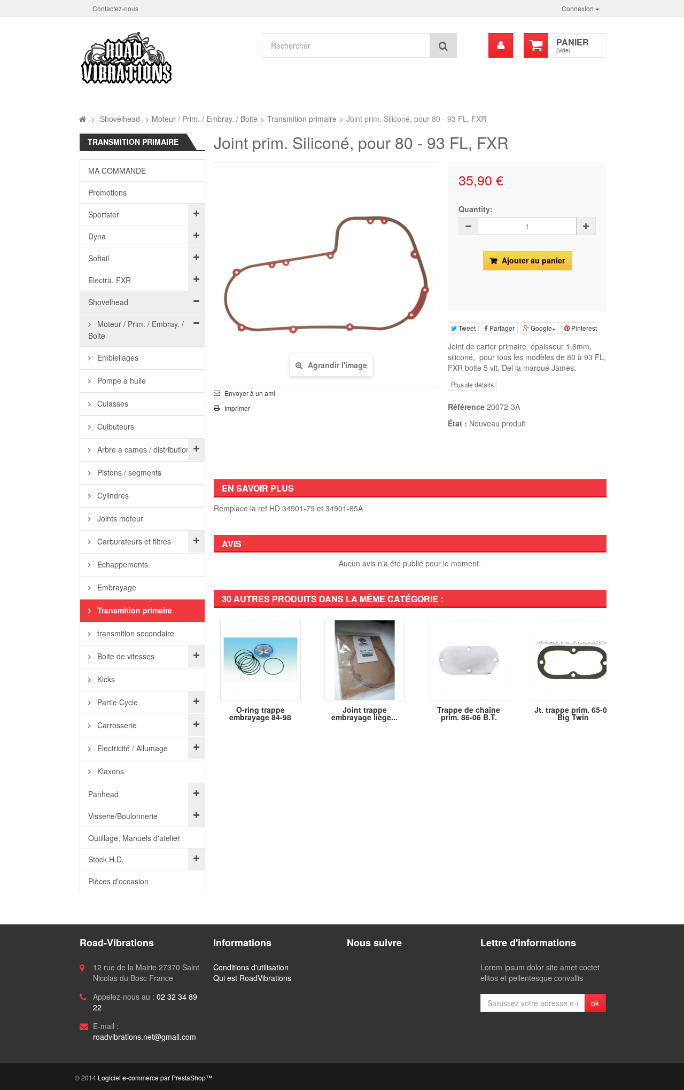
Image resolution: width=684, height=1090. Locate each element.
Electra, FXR (109, 280)
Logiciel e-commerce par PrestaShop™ (155, 1077)
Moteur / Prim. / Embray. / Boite (136, 329)
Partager (501, 327)
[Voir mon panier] (536, 45)
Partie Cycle (116, 702)
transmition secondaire (134, 633)
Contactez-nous (115, 8)
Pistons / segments (128, 472)
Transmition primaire (133, 610)
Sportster (103, 214)
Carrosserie (116, 725)
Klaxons (109, 771)
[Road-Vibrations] (165, 57)
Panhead (103, 794)
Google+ (542, 327)
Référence (466, 406)
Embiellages (116, 357)
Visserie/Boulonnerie (123, 816)
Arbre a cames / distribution (142, 449)
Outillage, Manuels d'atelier (134, 837)
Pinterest (583, 327)
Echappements (121, 564)
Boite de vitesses (124, 656)
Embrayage (115, 587)
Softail (98, 258)
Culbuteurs (114, 426)
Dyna (97, 236)
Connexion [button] (578, 8)
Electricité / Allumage (131, 748)
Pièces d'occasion (118, 881)
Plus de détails (472, 384)
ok (595, 1003)
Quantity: (475, 209)
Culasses (111, 403)
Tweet (466, 327)
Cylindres (112, 495)
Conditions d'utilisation (251, 967)
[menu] (500, 45)
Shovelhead (108, 302)
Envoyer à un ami (249, 393)
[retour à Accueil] (82, 118)
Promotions (107, 192)
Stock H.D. (106, 859)
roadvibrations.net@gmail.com (144, 1036)
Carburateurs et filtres (133, 541)
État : (457, 423)
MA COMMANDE (117, 170)
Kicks (105, 679)
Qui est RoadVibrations (252, 977)
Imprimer (237, 408)
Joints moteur (119, 518)
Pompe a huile (120, 380)
